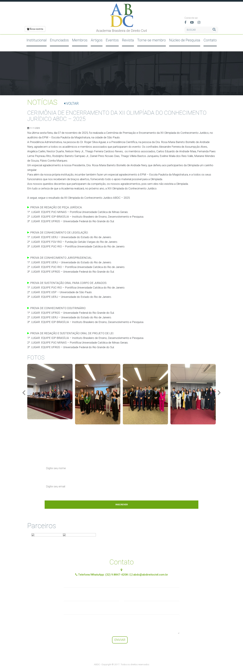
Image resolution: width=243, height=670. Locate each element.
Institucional (36, 40)
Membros (79, 40)
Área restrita (36, 29)
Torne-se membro (151, 40)
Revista (128, 40)
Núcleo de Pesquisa (184, 40)
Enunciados (59, 40)
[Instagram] (201, 22)
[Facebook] (187, 22)
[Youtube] (193, 22)
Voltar (72, 103)
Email (67, 597)
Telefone (129, 597)
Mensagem (71, 611)
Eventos (112, 40)
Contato (210, 40)
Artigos (96, 40)
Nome (67, 584)
